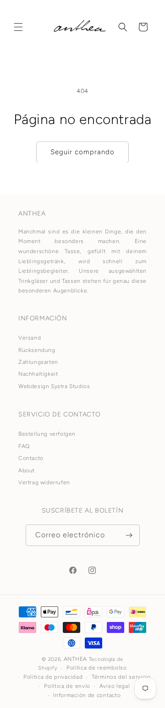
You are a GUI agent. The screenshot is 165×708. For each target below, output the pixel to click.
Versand (29, 338)
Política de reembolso (96, 668)
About (26, 470)
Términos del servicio (121, 677)
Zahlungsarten (38, 362)
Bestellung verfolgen (47, 434)
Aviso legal (114, 686)
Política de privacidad (52, 677)
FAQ (24, 446)
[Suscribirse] (129, 535)
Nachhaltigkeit (38, 374)
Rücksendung (36, 350)
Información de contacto (87, 695)
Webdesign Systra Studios (54, 386)
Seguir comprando (82, 152)
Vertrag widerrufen (44, 482)
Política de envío (67, 686)
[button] (18, 27)
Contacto (31, 458)
